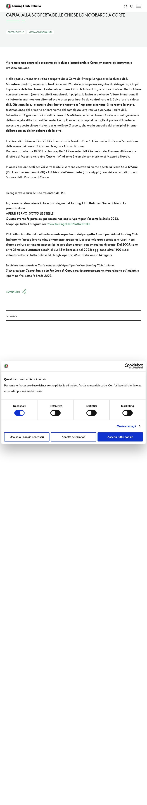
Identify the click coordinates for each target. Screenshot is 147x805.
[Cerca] (132, 6)
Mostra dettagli (126, 426)
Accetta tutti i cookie (120, 436)
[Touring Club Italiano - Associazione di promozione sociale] (23, 6)
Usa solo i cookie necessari (27, 436)
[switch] (55, 413)
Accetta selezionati (73, 436)
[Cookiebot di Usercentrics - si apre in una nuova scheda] (127, 366)
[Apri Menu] (138, 6)
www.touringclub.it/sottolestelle (68, 224)
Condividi (13, 291)
